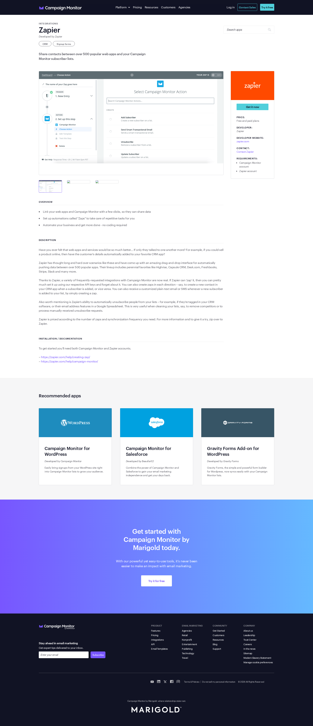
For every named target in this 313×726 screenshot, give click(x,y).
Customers (168, 7)
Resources (151, 7)
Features (155, 630)
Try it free (267, 7)
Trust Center (249, 639)
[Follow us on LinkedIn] (158, 681)
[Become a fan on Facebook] (171, 681)
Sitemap (247, 653)
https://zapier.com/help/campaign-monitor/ (69, 361)
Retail (184, 635)
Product (156, 625)
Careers (247, 644)
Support (217, 648)
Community (220, 625)
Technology (188, 653)
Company (249, 625)
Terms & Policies (191, 681)
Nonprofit (187, 639)
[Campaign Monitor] (57, 626)
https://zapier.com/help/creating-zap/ (65, 357)
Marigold (152, 700)
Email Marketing (192, 625)
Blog (215, 644)
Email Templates (159, 648)
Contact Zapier (245, 151)
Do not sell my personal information (218, 681)
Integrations (157, 639)
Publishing (187, 648)
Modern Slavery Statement (257, 657)
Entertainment (189, 644)
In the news (249, 648)
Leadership (249, 635)
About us (248, 630)
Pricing (137, 7)
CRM (45, 43)
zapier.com (243, 141)
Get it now (252, 107)
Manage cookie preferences (258, 662)
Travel (185, 657)
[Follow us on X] (165, 681)
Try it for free (156, 581)
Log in (231, 7)
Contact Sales (247, 7)
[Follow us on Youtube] (152, 681)
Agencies (184, 7)
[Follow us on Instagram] (178, 681)
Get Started (219, 630)
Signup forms (64, 43)
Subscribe (98, 655)
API (153, 644)
